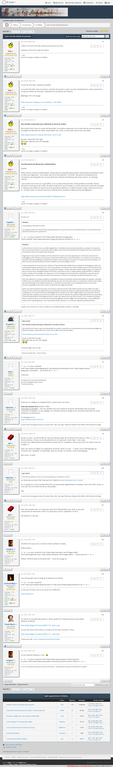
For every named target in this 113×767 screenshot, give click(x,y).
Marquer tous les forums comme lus (70, 757)
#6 (103, 316)
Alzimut (101, 722)
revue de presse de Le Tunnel (72, 480)
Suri (100, 711)
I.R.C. (49, 3)
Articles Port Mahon (13, 733)
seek (62, 716)
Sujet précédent (10, 684)
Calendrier (89, 3)
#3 (103, 120)
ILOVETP (101, 705)
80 (22, 32)
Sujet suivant (22, 684)
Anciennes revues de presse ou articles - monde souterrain (26, 710)
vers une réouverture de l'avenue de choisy (21, 727)
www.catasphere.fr (27, 594)
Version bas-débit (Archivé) (38, 757)
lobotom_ (10, 407)
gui (9, 443)
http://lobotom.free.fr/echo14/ (32, 419)
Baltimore (62, 727)
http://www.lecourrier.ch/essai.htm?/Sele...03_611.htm (41, 135)
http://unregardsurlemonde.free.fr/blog (47, 639)
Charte (100, 3)
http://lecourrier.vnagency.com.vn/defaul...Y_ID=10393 (41, 102)
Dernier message (93, 705)
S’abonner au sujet (10, 747)
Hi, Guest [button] (10, 2)
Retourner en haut (23, 757)
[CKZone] (6, 25)
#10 (103, 468)
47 (72, 710)
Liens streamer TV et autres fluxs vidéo (19, 722)
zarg (10, 371)
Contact (7, 757)
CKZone (15, 25)
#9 (103, 433)
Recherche (59, 3)
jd (99, 717)
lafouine (62, 722)
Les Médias (39, 25)
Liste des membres (74, 3)
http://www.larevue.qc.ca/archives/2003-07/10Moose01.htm (43, 196)
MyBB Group (22, 762)
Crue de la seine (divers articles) (17, 739)
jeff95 (62, 710)
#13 (103, 574)
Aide (108, 3)
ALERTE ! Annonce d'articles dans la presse (20, 705)
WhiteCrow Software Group (28, 764)
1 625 (72, 705)
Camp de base (26, 25)
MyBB (9, 762)
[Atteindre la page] (32, 31)
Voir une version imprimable (13, 744)
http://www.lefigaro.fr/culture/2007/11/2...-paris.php (40, 634)
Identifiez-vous (72, 766)
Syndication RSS (53, 757)
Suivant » (27, 32)
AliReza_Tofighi (13, 764)
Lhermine (62, 733)
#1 (103, 41)
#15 (103, 651)
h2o (62, 705)
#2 (103, 81)
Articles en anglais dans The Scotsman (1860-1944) (23, 716)
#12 (103, 539)
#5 (103, 212)
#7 (103, 362)
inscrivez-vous (85, 766)
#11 (103, 505)
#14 (103, 615)
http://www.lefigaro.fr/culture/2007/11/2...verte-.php (40, 625)
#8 (103, 398)
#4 (103, 160)
